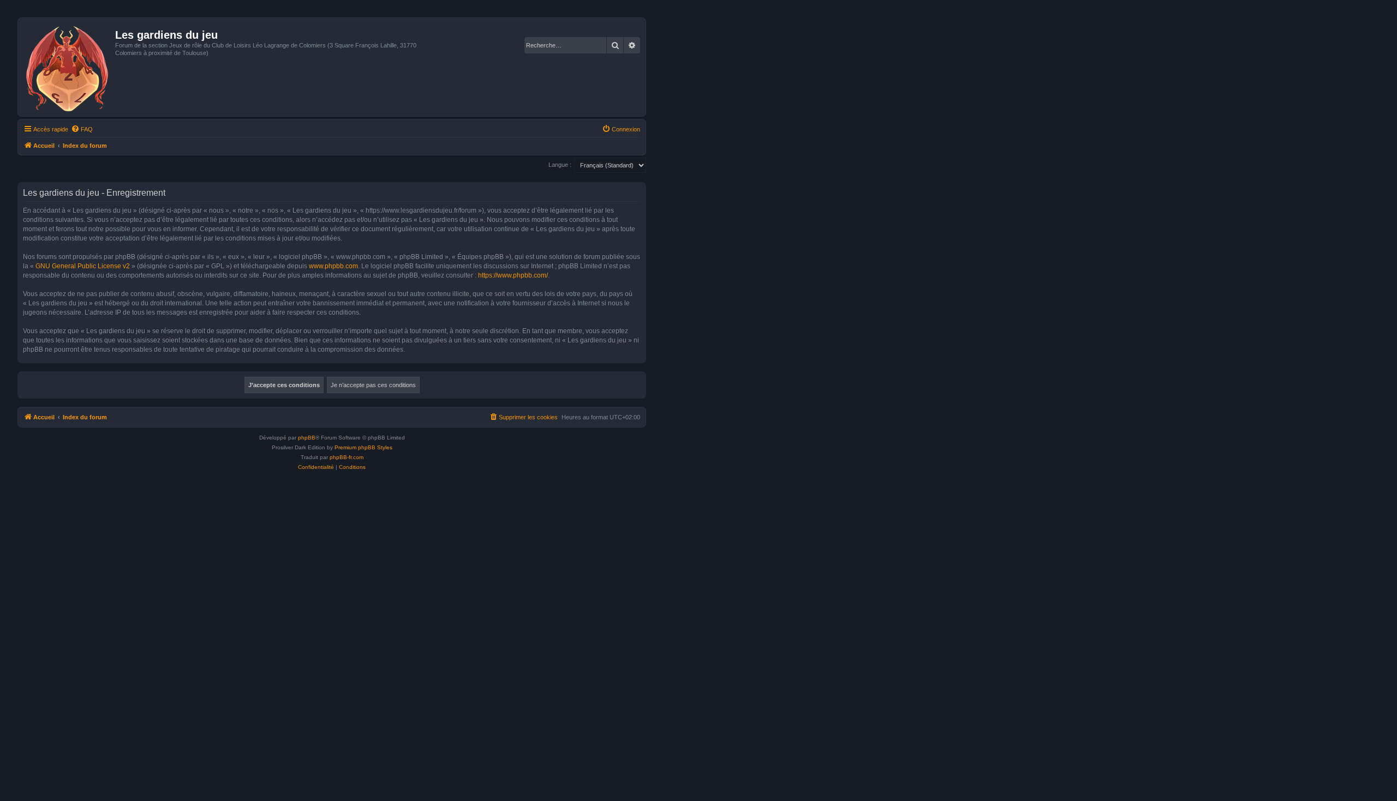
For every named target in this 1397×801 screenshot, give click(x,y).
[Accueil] (68, 67)
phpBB (306, 438)
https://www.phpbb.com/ (513, 275)
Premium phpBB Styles (363, 447)
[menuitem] (82, 129)
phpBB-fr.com (346, 457)
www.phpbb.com (333, 266)
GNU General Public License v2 (82, 266)
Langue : (559, 164)
